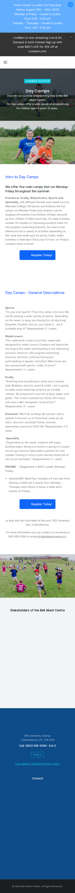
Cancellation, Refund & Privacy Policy (37, 763)
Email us (37, 754)
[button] (5, 62)
